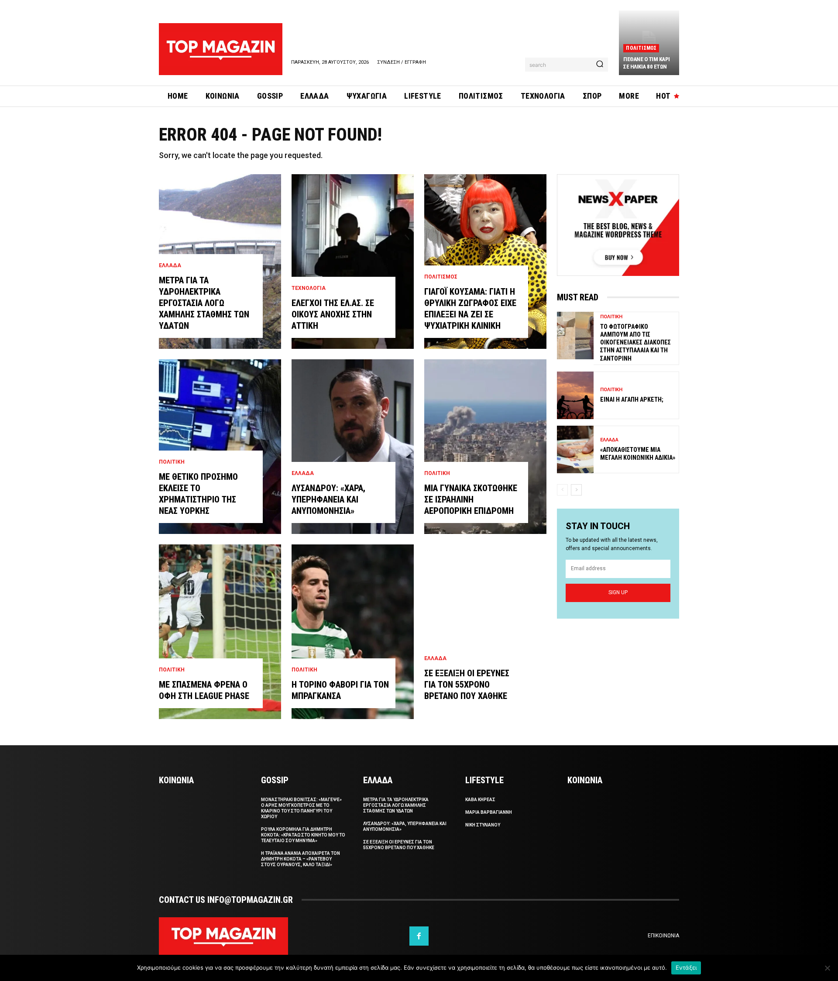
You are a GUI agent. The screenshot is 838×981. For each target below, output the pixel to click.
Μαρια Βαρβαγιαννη (488, 812)
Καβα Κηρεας (480, 799)
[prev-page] (562, 490)
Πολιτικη (172, 462)
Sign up (618, 592)
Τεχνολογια (309, 288)
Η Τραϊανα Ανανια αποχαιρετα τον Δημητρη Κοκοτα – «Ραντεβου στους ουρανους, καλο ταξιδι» (300, 859)
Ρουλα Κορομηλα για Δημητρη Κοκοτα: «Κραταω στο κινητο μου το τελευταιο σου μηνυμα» (303, 835)
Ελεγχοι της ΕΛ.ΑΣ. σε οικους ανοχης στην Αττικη (333, 314)
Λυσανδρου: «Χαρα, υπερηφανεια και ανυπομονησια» (328, 499)
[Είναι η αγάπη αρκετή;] (575, 395)
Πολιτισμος (641, 48)
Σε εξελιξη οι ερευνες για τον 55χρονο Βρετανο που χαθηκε (466, 684)
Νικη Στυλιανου (482, 825)
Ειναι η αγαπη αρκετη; (631, 399)
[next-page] (576, 490)
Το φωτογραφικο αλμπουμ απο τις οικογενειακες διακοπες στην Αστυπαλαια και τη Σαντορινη (635, 342)
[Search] (599, 65)
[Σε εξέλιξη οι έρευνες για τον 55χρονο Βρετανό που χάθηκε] (485, 631)
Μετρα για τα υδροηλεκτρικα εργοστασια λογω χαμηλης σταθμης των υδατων (204, 303)
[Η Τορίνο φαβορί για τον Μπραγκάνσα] (353, 631)
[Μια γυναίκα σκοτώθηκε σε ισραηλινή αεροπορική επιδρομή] (485, 446)
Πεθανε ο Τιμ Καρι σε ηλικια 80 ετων (646, 63)
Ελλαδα (170, 265)
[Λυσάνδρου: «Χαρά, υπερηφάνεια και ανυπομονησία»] (353, 446)
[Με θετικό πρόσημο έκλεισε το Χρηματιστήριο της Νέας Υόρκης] (220, 446)
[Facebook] (419, 936)
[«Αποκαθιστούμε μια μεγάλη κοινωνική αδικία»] (575, 449)
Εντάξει (686, 967)
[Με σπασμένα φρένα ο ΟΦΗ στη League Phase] (220, 631)
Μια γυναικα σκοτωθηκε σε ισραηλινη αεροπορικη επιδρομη (470, 499)
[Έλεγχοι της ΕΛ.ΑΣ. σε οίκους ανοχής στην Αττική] (353, 261)
